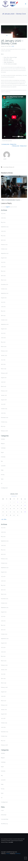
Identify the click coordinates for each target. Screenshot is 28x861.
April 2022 (3, 275)
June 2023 (3, 231)
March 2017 (3, 386)
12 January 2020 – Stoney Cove (9, 144)
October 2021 (4, 288)
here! (12, 842)
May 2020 (3, 342)
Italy (2, 461)
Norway (2, 474)
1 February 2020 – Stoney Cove (19, 145)
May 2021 (3, 311)
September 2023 (4, 226)
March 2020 (3, 346)
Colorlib (8, 853)
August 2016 (4, 399)
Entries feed (3, 814)
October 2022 (4, 249)
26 (25, 511)
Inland (7, 167)
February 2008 (4, 430)
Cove (4, 167)
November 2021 (4, 284)
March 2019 (3, 368)
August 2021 (3, 297)
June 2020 (3, 337)
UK (6, 35)
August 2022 (4, 257)
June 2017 (3, 382)
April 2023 (3, 240)
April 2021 (3, 315)
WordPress (17, 853)
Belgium (3, 443)
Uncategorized (4, 487)
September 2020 (4, 324)
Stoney (11, 167)
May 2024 (3, 222)
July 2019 (3, 359)
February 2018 (4, 373)
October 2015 (4, 408)
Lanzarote (3, 465)
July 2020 (3, 333)
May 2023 (3, 235)
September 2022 (4, 253)
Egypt (2, 452)
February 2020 (4, 351)
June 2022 (3, 266)
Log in (2, 810)
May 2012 (3, 426)
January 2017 (4, 395)
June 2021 (3, 306)
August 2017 (3, 377)
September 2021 (4, 293)
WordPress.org (4, 823)
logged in (8, 206)
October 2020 (4, 319)
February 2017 (4, 390)
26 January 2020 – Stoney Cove (12, 42)
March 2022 (3, 280)
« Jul (2, 519)
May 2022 (3, 271)
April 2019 (3, 364)
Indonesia (3, 456)
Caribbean (3, 448)
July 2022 (3, 262)
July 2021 (3, 302)
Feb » (5, 519)
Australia (3, 439)
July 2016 (3, 404)
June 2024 (3, 217)
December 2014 (4, 417)
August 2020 (4, 328)
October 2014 (4, 422)
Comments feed (4, 819)
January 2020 (4, 355)
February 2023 (4, 244)
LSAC (13, 46)
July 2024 (3, 213)
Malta (2, 470)
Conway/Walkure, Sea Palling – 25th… (12, 200)
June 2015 (3, 413)
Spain (2, 479)
